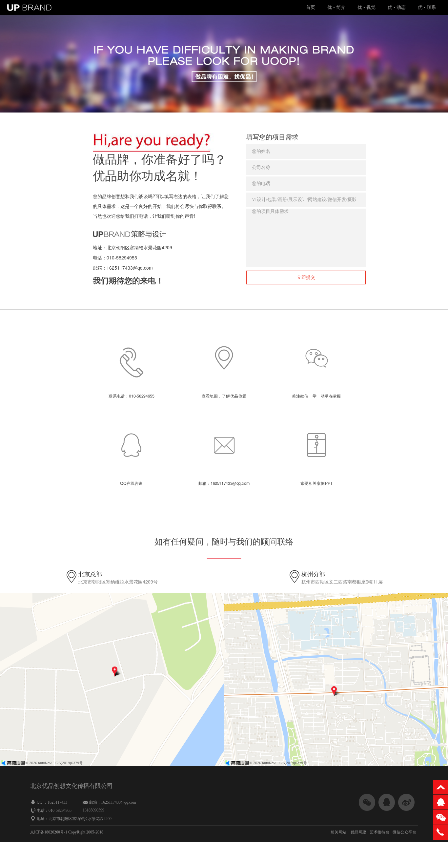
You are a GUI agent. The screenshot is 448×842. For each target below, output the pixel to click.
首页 (310, 7)
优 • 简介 (336, 7)
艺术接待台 (379, 832)
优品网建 (358, 832)
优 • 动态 (397, 7)
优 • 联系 (427, 7)
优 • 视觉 (366, 7)
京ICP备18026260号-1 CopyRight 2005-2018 (66, 832)
